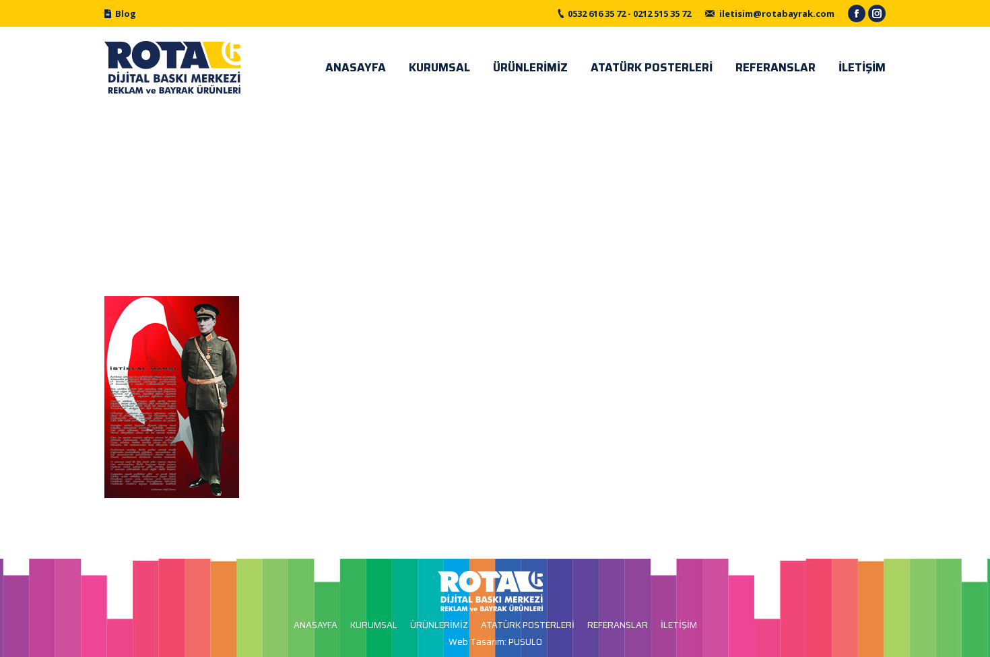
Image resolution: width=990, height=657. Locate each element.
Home (475, 193)
